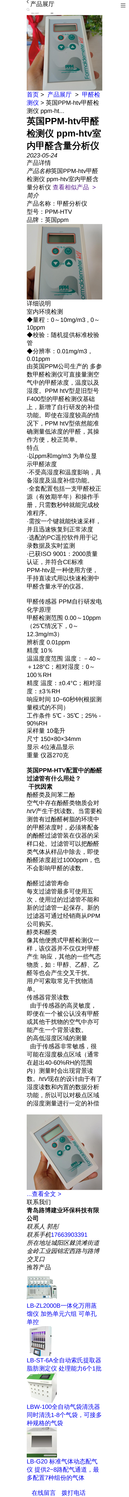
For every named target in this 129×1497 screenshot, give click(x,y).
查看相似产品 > (74, 187)
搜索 (52, 13)
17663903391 (69, 1234)
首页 (33, 94)
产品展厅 (59, 94)
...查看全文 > (44, 1194)
